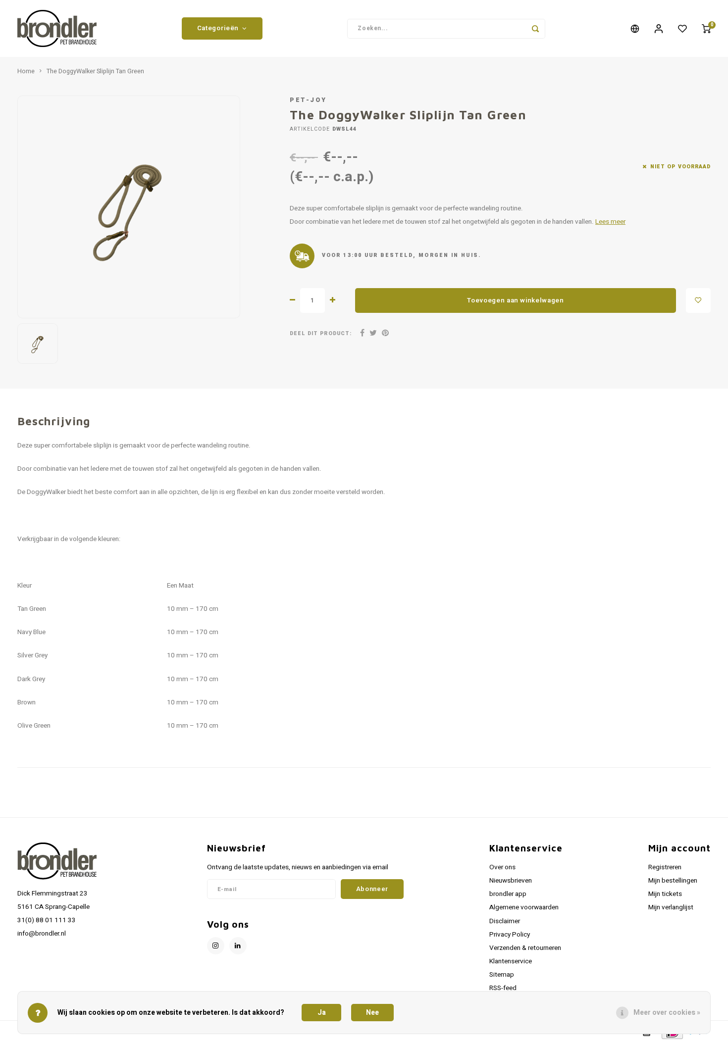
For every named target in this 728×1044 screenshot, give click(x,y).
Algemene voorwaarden (524, 907)
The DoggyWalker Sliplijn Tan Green (95, 71)
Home (26, 71)
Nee (372, 1012)
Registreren (664, 867)
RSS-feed (503, 988)
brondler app (507, 894)
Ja (321, 1012)
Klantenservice (510, 961)
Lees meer (610, 222)
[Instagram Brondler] (215, 945)
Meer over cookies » (666, 1012)
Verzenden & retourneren (525, 948)
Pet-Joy (308, 100)
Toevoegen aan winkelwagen (515, 300)
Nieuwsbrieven (510, 881)
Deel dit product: (321, 333)
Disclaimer (504, 921)
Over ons (502, 867)
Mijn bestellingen (672, 881)
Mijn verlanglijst (670, 907)
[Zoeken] (535, 29)
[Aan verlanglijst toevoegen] (698, 300)
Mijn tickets (665, 894)
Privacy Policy (509, 935)
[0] (706, 29)
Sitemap (501, 975)
